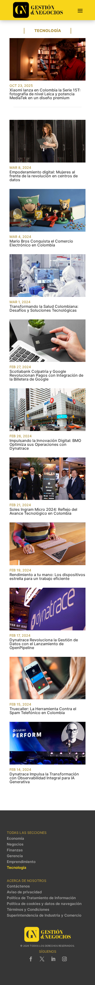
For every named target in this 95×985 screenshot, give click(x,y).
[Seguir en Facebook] (30, 959)
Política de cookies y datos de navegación (44, 903)
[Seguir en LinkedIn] (53, 959)
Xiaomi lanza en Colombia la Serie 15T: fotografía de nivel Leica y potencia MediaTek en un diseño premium (45, 94)
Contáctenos (18, 886)
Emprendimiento (21, 861)
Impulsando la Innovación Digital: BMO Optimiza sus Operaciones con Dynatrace (45, 444)
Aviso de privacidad (24, 892)
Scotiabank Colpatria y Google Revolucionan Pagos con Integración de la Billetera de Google (46, 375)
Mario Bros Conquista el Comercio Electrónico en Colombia (41, 243)
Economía (15, 838)
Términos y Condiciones (28, 909)
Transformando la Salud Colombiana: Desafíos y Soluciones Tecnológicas (44, 308)
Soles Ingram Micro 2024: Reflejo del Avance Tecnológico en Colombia (43, 511)
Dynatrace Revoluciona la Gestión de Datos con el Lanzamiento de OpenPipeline (44, 643)
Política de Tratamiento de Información (41, 898)
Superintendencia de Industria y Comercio (44, 915)
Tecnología (16, 867)
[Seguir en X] (42, 959)
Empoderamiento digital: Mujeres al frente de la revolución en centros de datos (44, 176)
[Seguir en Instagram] (64, 959)
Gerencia (15, 856)
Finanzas (15, 850)
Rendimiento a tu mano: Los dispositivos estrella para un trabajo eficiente (47, 576)
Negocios (15, 844)
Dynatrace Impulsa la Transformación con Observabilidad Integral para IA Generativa (44, 778)
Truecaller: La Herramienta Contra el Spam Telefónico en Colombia (43, 710)
